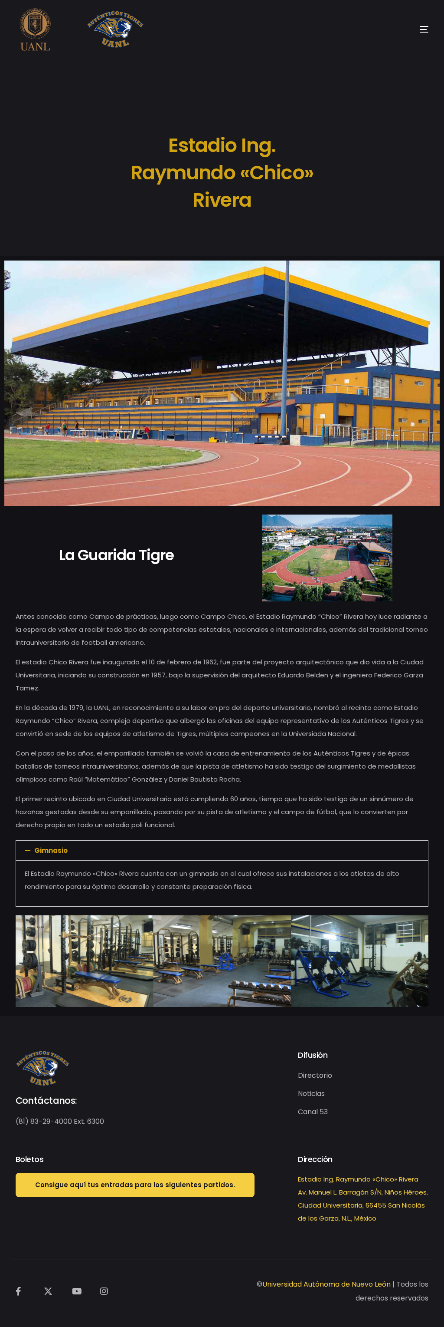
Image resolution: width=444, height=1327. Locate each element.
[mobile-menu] (406, 29)
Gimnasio (51, 850)
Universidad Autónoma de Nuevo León (326, 1284)
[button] (222, 850)
